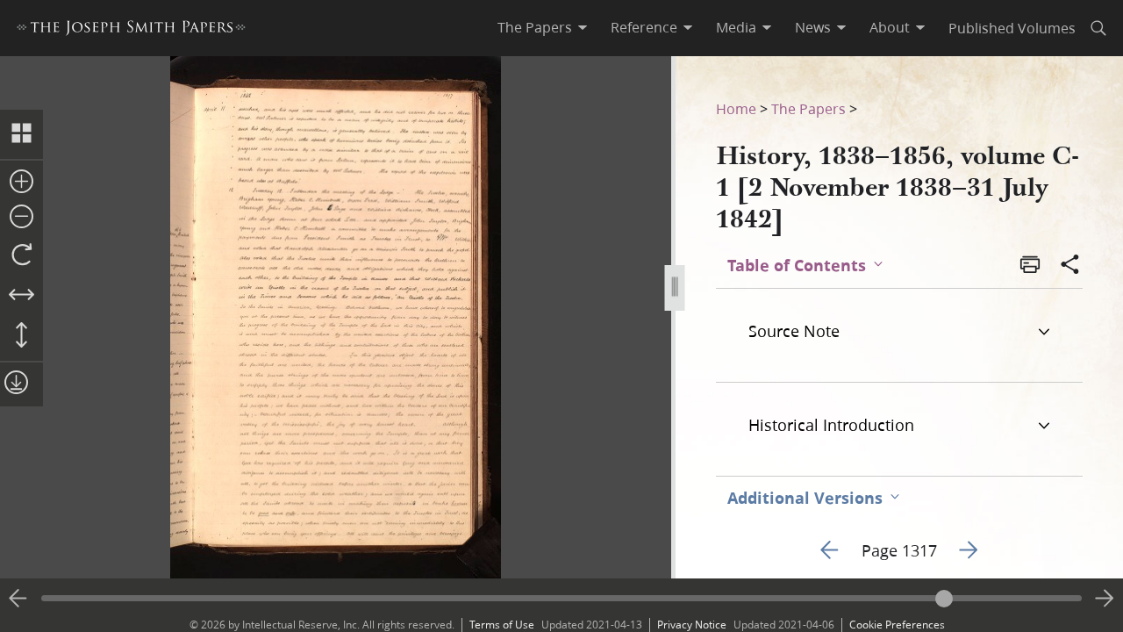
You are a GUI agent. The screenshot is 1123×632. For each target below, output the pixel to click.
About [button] (889, 27)
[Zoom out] (21, 218)
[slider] (561, 598)
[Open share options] (1070, 266)
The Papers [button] (534, 27)
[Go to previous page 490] (18, 599)
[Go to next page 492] (1105, 599)
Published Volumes (1012, 28)
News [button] (813, 27)
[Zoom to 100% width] (21, 295)
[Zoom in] (21, 183)
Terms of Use (501, 624)
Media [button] (736, 27)
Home (736, 108)
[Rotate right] (21, 255)
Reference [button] (644, 27)
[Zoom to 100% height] (21, 336)
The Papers (808, 108)
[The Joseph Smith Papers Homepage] (131, 30)
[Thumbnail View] (21, 134)
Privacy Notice (691, 624)
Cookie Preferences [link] (897, 624)
